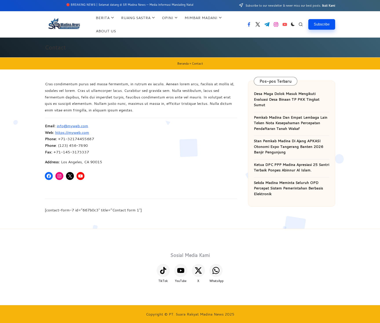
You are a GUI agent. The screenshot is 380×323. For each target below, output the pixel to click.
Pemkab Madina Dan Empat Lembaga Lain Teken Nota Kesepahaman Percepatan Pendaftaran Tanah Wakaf (290, 122)
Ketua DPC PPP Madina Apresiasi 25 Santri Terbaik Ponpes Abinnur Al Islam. (291, 167)
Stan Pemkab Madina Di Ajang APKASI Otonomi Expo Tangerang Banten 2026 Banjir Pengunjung (288, 146)
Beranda (183, 63)
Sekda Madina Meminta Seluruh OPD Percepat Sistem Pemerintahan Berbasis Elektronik (288, 188)
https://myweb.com (72, 132)
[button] (321, 24)
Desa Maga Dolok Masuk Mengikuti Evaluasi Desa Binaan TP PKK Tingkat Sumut (287, 99)
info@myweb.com (72, 125)
